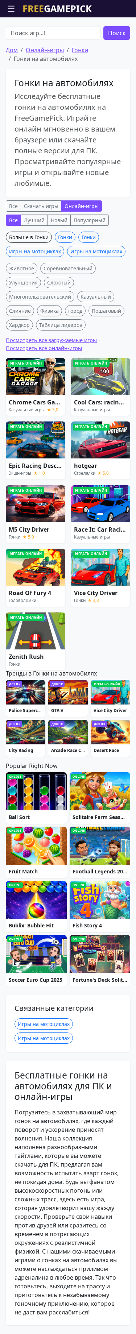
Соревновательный (68, 268)
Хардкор (19, 324)
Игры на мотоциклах (35, 251)
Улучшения (23, 282)
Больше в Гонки (29, 237)
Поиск (116, 33)
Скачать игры (41, 206)
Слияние (20, 310)
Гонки (80, 50)
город (75, 310)
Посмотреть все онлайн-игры (44, 348)
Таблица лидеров (60, 324)
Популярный (90, 220)
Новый (59, 220)
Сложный (59, 282)
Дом (12, 50)
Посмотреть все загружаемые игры (51, 340)
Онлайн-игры (45, 50)
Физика (49, 310)
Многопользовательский (40, 296)
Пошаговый (106, 310)
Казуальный (96, 296)
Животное (21, 268)
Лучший (34, 220)
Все (13, 206)
